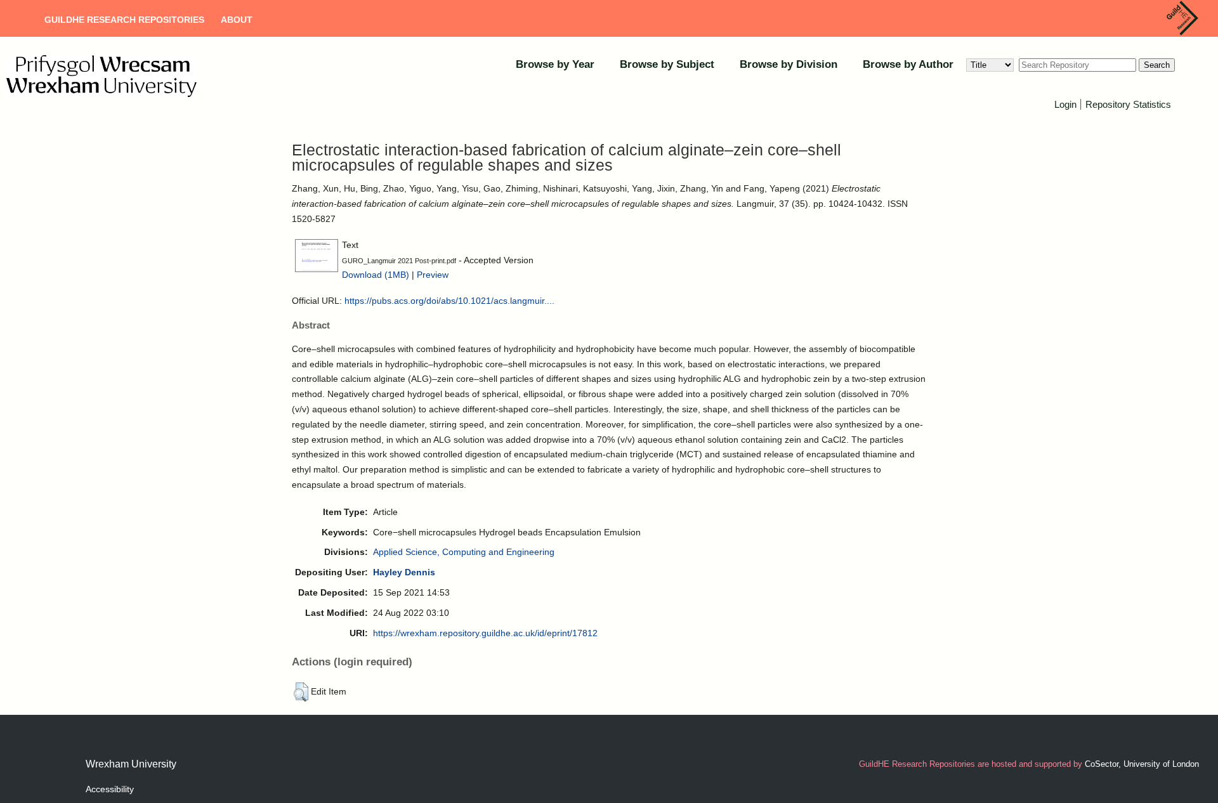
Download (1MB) (375, 275)
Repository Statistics (1128, 104)
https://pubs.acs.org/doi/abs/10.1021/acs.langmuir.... (449, 301)
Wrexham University (131, 764)
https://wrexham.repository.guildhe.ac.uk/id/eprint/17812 (485, 633)
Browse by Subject (667, 64)
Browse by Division (788, 64)
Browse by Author (908, 64)
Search (1157, 65)
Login (1065, 104)
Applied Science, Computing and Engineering (463, 552)
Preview (433, 275)
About (236, 20)
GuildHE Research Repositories (124, 20)
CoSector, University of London (1142, 764)
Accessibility (110, 789)
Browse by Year (555, 64)
